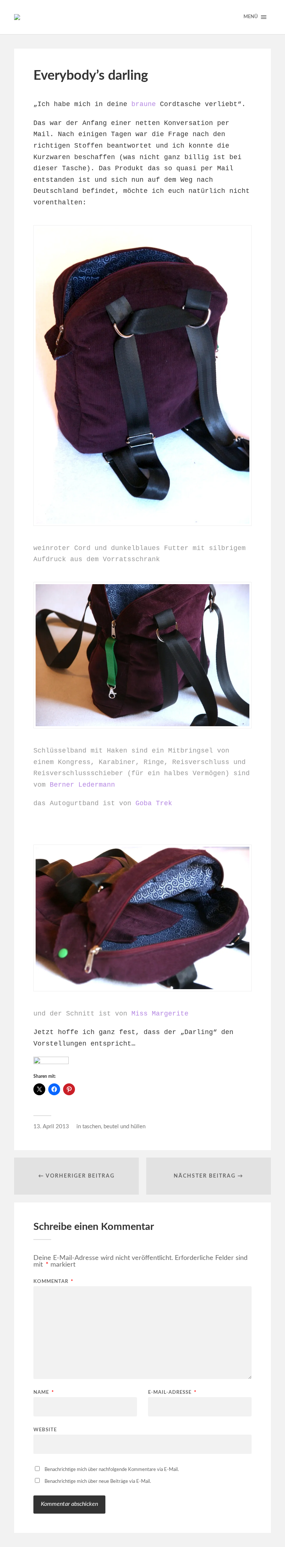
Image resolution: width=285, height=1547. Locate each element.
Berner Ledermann (82, 785)
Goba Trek (153, 803)
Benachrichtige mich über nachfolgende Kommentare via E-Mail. (112, 1469)
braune (143, 104)
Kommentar (53, 1281)
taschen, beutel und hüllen (113, 1126)
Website (45, 1430)
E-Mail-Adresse (172, 1392)
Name (43, 1392)
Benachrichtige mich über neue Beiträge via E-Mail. (98, 1481)
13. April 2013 (51, 1126)
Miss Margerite (160, 1013)
